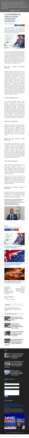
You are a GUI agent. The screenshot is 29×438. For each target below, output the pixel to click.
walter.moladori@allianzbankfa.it (12, 204)
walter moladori (17, 227)
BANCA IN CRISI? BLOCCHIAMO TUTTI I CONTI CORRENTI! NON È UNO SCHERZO (17, 326)
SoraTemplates (13, 432)
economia (6, 227)
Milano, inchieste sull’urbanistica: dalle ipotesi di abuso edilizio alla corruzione (17, 372)
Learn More (12, 10)
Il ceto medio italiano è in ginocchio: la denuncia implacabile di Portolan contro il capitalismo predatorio (14, 342)
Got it (18, 10)
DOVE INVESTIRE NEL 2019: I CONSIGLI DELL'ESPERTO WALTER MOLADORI (13, 282)
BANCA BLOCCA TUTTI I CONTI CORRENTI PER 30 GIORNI (17, 318)
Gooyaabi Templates (14, 436)
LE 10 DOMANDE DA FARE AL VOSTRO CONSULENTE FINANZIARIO (13, 247)
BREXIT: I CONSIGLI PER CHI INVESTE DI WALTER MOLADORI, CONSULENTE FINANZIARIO (13, 264)
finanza (11, 227)
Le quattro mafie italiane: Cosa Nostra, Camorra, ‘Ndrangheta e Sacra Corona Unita (17, 333)
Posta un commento (10, 299)
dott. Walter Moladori (10, 27)
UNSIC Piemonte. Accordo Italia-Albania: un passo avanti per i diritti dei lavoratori (14, 406)
